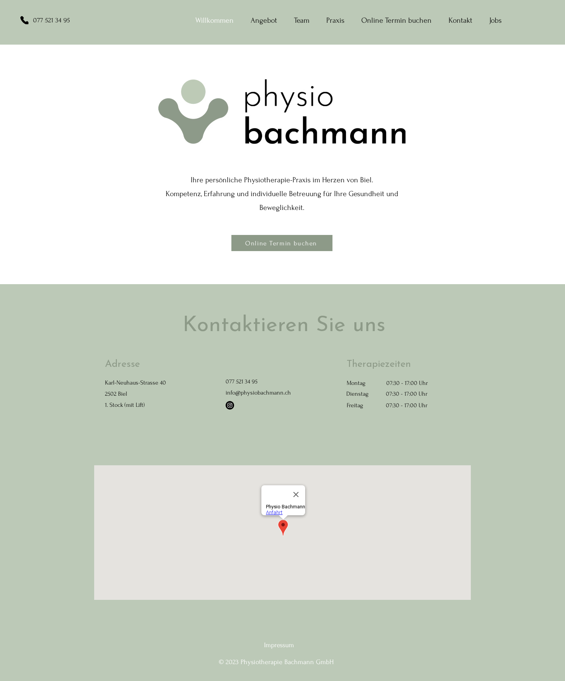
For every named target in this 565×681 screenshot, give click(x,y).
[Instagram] (230, 405)
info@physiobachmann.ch (258, 392)
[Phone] (24, 20)
